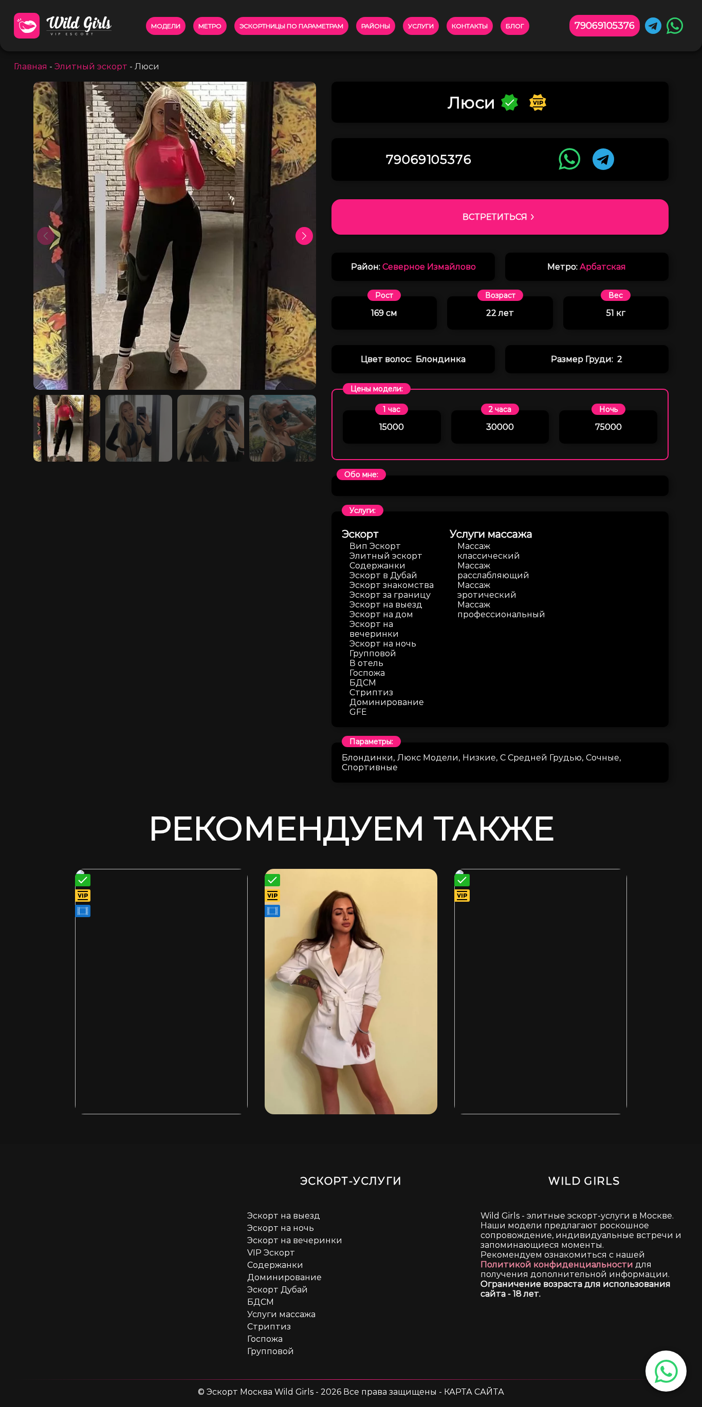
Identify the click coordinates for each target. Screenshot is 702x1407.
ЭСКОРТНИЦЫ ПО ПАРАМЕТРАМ (291, 26)
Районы (375, 26)
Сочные (602, 758)
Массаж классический (488, 551)
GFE (358, 712)
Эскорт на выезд (385, 605)
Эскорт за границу (390, 595)
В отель (366, 663)
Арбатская (603, 267)
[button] (304, 235)
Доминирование (386, 702)
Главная (30, 66)
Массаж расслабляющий (493, 570)
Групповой (372, 653)
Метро (209, 26)
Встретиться (495, 217)
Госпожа (367, 673)
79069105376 (605, 25)
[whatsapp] (666, 1371)
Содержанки (377, 566)
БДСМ (362, 683)
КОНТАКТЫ (470, 26)
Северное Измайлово (429, 267)
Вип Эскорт (375, 546)
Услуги (421, 26)
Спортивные (370, 767)
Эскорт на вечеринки (374, 629)
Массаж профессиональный (501, 609)
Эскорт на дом (381, 614)
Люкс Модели (427, 758)
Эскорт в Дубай (383, 575)
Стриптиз (371, 692)
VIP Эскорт (271, 1253)
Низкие (479, 758)
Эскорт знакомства (391, 585)
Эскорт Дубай (277, 1290)
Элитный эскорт (90, 66)
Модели (165, 26)
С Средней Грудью (541, 758)
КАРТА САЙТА (474, 1392)
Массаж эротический (486, 590)
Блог (515, 26)
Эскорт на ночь (382, 644)
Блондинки (367, 758)
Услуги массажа (281, 1314)
